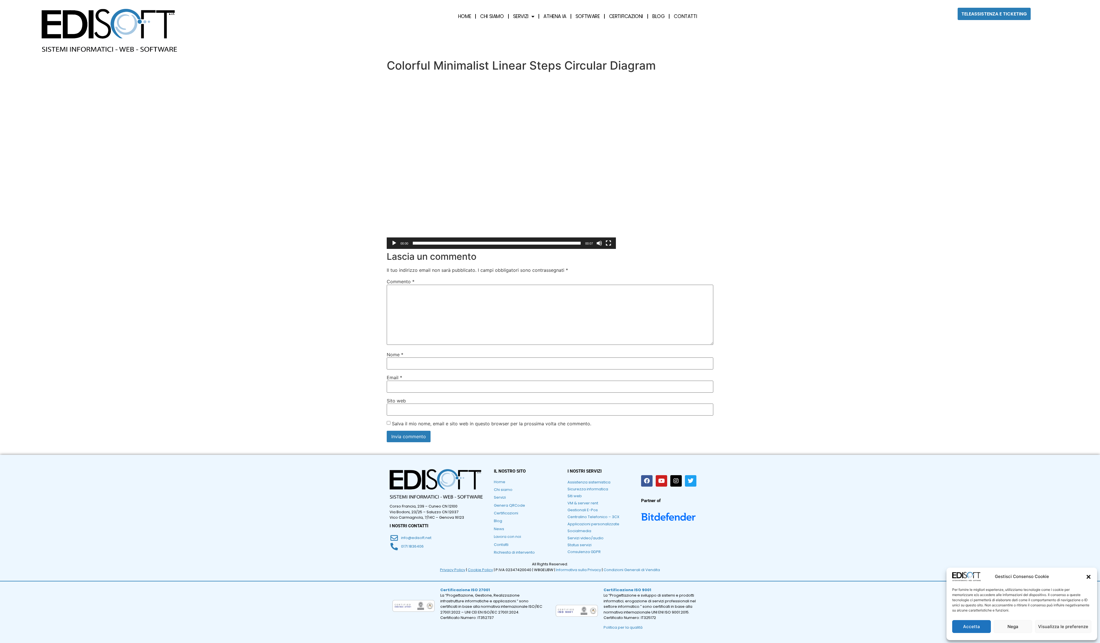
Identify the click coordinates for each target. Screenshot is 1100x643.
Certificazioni (506, 513)
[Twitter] (690, 481)
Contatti (501, 544)
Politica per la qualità (623, 627)
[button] (1088, 577)
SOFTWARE (587, 16)
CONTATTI (685, 16)
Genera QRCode (509, 505)
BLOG (658, 16)
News (499, 529)
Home (499, 482)
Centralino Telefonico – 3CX (593, 517)
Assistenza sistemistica (588, 482)
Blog (498, 521)
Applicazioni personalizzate (593, 524)
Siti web (574, 496)
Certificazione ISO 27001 (465, 590)
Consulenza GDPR (584, 551)
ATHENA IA (554, 16)
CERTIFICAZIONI (626, 16)
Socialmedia (579, 531)
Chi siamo (503, 489)
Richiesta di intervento (514, 552)
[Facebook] (647, 481)
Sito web (396, 400)
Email (394, 377)
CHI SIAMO (492, 16)
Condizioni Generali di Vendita (632, 570)
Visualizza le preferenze (1063, 626)
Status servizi (579, 545)
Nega (1012, 626)
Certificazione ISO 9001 (627, 590)
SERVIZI (521, 16)
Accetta (971, 626)
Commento (401, 281)
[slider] (497, 243)
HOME (464, 16)
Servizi (500, 497)
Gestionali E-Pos (582, 510)
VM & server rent (582, 503)
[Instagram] (676, 481)
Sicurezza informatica (587, 489)
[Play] (394, 243)
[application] (501, 163)
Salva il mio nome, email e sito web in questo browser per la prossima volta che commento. (491, 423)
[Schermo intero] (608, 243)
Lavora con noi (507, 536)
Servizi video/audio (585, 538)
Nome (395, 354)
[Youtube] (661, 481)
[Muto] (599, 243)
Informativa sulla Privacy (578, 570)
